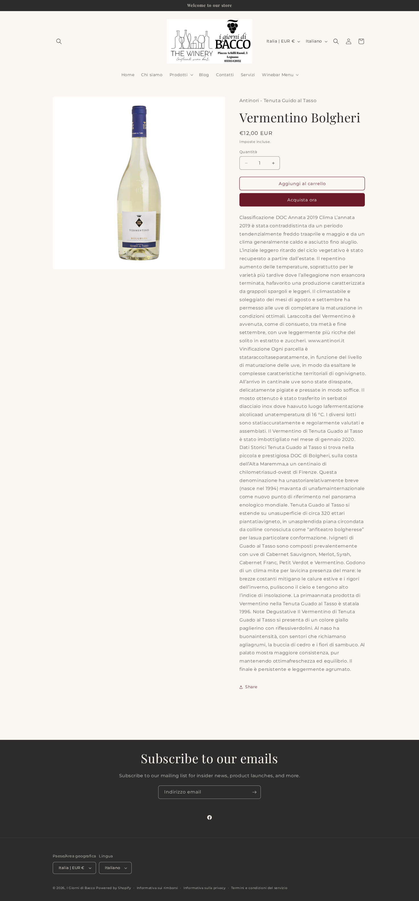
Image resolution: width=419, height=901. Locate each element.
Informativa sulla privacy (205, 888)
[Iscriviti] (254, 792)
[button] (59, 41)
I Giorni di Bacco (81, 888)
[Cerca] (336, 41)
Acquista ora (302, 200)
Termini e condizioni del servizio (259, 888)
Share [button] (251, 686)
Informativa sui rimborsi (157, 888)
